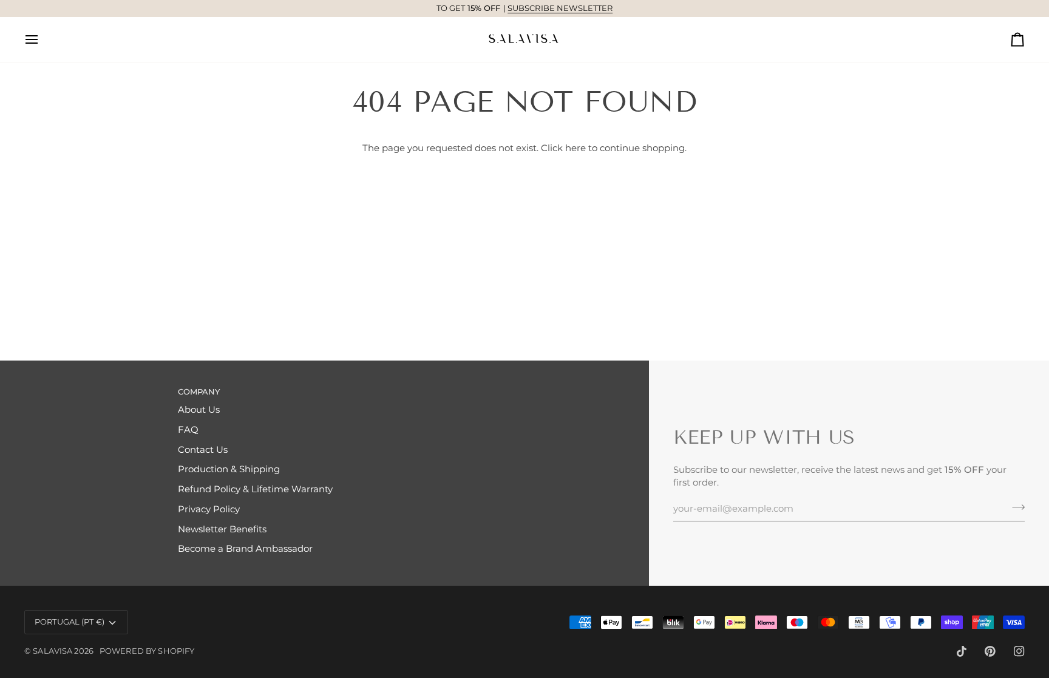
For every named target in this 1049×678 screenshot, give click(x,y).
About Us (199, 409)
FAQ (188, 429)
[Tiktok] (961, 651)
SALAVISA (52, 651)
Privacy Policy (209, 509)
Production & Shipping (229, 469)
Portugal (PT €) (69, 621)
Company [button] (199, 391)
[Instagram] (1019, 651)
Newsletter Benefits (222, 529)
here (575, 148)
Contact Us (203, 449)
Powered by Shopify (147, 651)
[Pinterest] (990, 651)
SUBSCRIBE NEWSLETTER (433, 8)
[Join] (1015, 507)
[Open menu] (42, 39)
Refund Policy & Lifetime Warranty (255, 489)
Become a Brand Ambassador (245, 548)
